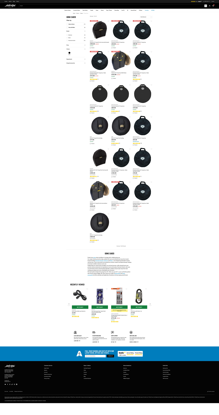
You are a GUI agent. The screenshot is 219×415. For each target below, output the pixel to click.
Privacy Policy (47, 378)
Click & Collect (166, 372)
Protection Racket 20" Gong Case (117, 42)
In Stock (91, 45)
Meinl (111, 260)
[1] (97, 79)
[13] (141, 143)
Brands (10, 1)
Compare (92, 47)
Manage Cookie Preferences (18, 391)
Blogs (14, 1)
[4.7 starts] (136, 79)
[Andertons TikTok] (12, 384)
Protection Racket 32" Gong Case (139, 138)
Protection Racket (99, 260)
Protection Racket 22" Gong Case (139, 42)
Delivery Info (165, 368)
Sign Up (110, 356)
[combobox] (113, 5)
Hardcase (106, 260)
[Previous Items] (69, 304)
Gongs (81, 13)
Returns (45, 370)
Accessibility (11, 391)
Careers (124, 372)
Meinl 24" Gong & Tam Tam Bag (117, 138)
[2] (119, 143)
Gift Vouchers (165, 378)
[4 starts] (93, 176)
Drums (78, 13)
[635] (80, 316)
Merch (17, 1)
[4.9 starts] (114, 321)
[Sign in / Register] (210, 6)
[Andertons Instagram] (9, 384)
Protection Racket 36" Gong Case (139, 106)
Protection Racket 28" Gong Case (117, 106)
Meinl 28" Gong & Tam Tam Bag (96, 138)
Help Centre (46, 368)
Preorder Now (136, 141)
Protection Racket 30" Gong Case (117, 203)
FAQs (85, 370)
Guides (6, 1)
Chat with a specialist (211, 391)
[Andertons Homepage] (11, 6)
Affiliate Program (126, 378)
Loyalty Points (165, 376)
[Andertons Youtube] (5, 384)
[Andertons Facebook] (7, 384)
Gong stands (117, 273)
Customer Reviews (87, 378)
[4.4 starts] (93, 111)
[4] (97, 240)
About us (125, 368)
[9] (119, 321)
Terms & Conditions (166, 374)
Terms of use (6, 391)
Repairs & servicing (48, 374)
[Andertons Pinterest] (16, 384)
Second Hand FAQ (166, 370)
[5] (140, 111)
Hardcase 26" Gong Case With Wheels (118, 72)
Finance (85, 372)
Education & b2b (47, 376)
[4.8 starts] (93, 240)
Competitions (126, 374)
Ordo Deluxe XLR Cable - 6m (136, 311)
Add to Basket (80, 307)
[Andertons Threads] (14, 384)
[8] (97, 111)
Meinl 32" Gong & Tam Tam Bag (96, 235)
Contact (213, 1)
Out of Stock (92, 174)
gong (94, 257)
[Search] (205, 6)
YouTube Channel (87, 368)
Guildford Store (126, 370)
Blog (84, 376)
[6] (140, 79)
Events (124, 376)
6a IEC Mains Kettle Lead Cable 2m (78, 311)
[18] (139, 316)
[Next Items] (150, 304)
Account (45, 372)
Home (74, 13)
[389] (100, 317)
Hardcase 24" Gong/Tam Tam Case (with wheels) (99, 42)
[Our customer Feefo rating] (130, 354)
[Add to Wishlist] (108, 21)
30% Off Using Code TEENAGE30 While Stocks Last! (119, 310)
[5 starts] (93, 79)
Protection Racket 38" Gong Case (96, 106)
